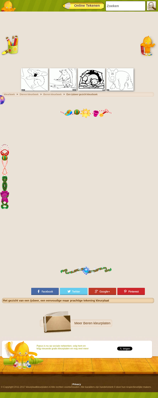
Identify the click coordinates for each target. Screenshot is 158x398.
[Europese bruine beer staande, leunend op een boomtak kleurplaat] (63, 89)
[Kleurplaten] (9, 6)
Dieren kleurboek (29, 94)
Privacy (76, 384)
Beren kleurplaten (96, 323)
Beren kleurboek (52, 94)
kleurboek (9, 94)
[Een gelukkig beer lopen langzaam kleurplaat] (120, 89)
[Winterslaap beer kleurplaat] (91, 89)
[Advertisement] (78, 39)
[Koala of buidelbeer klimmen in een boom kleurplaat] (34, 89)
